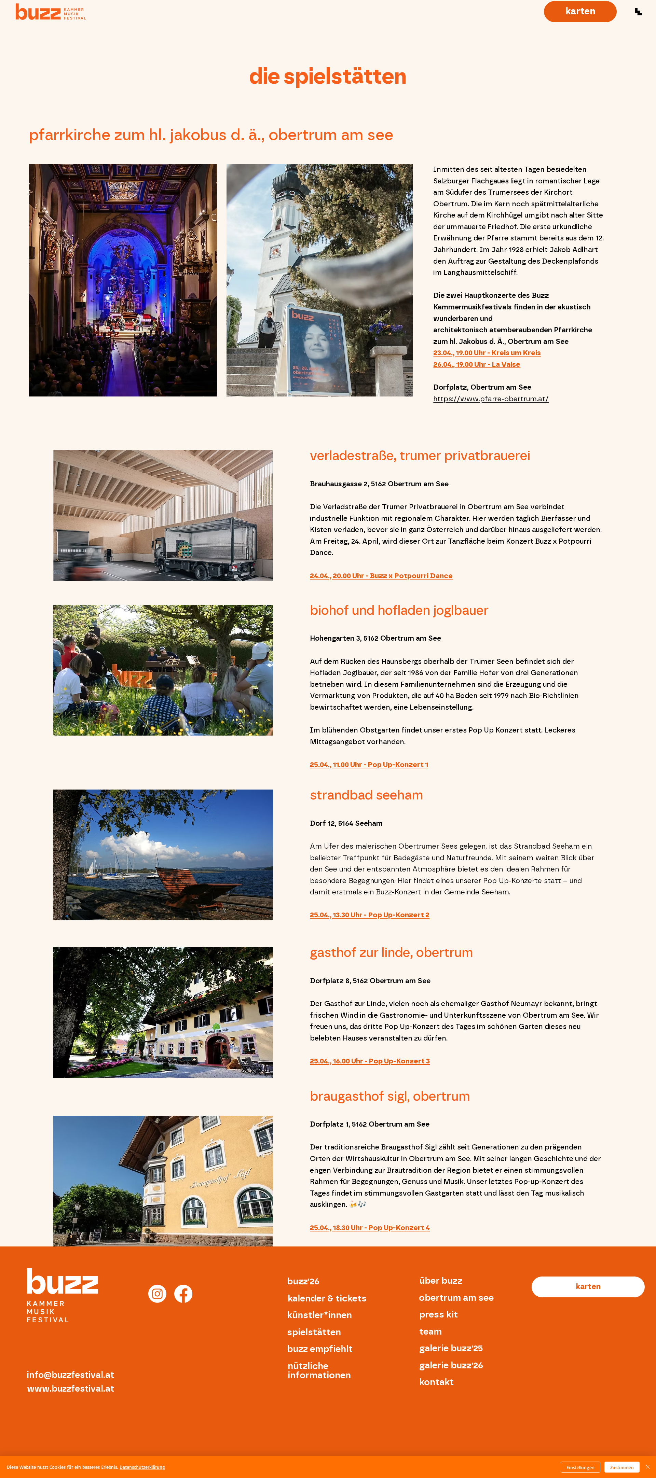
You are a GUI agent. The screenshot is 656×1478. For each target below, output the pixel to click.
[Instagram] (157, 1294)
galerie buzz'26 (451, 1365)
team (430, 1331)
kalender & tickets (327, 1298)
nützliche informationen (319, 1371)
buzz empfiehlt (320, 1349)
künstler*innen (319, 1315)
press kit (438, 1314)
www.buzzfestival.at (70, 1389)
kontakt (436, 1382)
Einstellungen (580, 1467)
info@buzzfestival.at (70, 1375)
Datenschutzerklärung (142, 1467)
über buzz (440, 1280)
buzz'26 (303, 1281)
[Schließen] (648, 1467)
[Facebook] (183, 1294)
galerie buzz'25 (451, 1348)
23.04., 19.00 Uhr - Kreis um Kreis (487, 353)
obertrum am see (456, 1297)
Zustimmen (622, 1467)
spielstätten (314, 1332)
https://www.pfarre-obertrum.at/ (491, 399)
